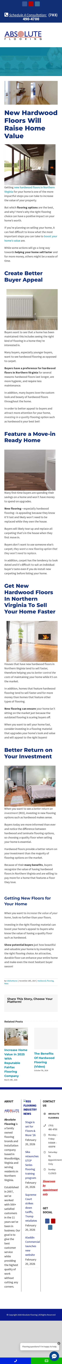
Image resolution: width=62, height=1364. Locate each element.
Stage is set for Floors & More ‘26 (30, 1128)
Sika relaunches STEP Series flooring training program (31, 1165)
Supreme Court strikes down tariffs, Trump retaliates (31, 1207)
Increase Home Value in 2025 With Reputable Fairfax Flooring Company (16, 1036)
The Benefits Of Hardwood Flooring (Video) (46, 1038)
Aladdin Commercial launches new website (31, 1246)
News (6, 983)
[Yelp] (53, 1221)
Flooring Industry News (30, 1110)
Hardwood (41, 981)
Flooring (50, 981)
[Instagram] (50, 1227)
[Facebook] (47, 1221)
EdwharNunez (12, 981)
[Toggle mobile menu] (56, 32)
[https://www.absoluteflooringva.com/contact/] (46, 1361)
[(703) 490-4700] (15, 1361)
